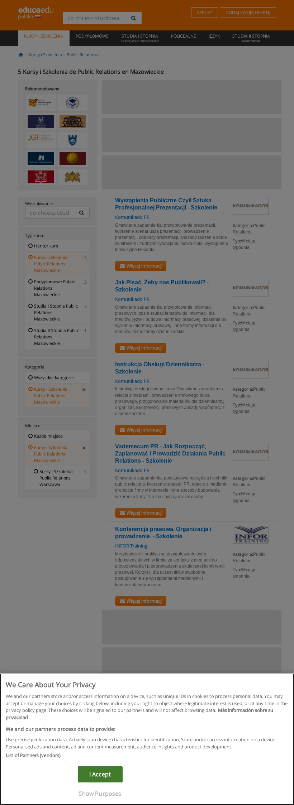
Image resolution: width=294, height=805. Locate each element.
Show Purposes (100, 793)
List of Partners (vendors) (33, 755)
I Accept (100, 774)
